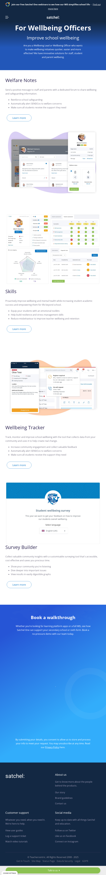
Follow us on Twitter (65, 830)
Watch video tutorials (16, 841)
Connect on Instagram (66, 841)
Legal (77, 861)
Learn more (19, 118)
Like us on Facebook (65, 836)
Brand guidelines (64, 797)
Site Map (36, 861)
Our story (60, 792)
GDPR (85, 861)
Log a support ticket (15, 836)
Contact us (60, 803)
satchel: (15, 776)
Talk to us (53, 870)
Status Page (49, 861)
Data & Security (65, 861)
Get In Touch (23, 861)
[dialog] (9, 873)
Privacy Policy (52, 747)
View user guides (14, 830)
